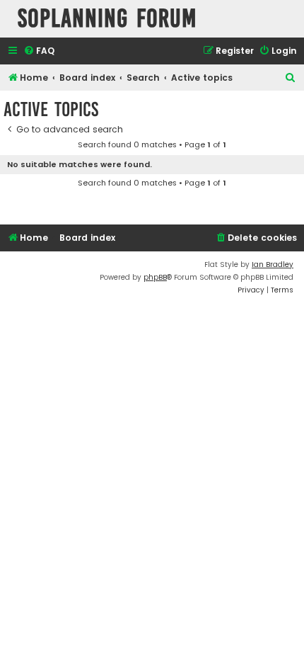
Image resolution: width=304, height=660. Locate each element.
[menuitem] (38, 51)
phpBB (155, 277)
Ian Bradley (272, 264)
